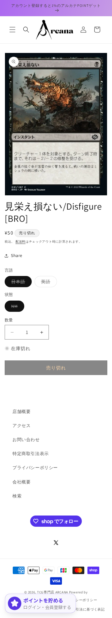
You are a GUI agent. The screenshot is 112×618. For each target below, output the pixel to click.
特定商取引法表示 (30, 453)
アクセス (21, 425)
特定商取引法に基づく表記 (83, 609)
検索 (16, 496)
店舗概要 (21, 411)
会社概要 (21, 482)
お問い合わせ (26, 439)
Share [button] (16, 255)
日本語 (20, 282)
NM (16, 307)
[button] (12, 29)
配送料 (21, 242)
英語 (48, 282)
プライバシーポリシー (35, 467)
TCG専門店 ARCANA (52, 592)
